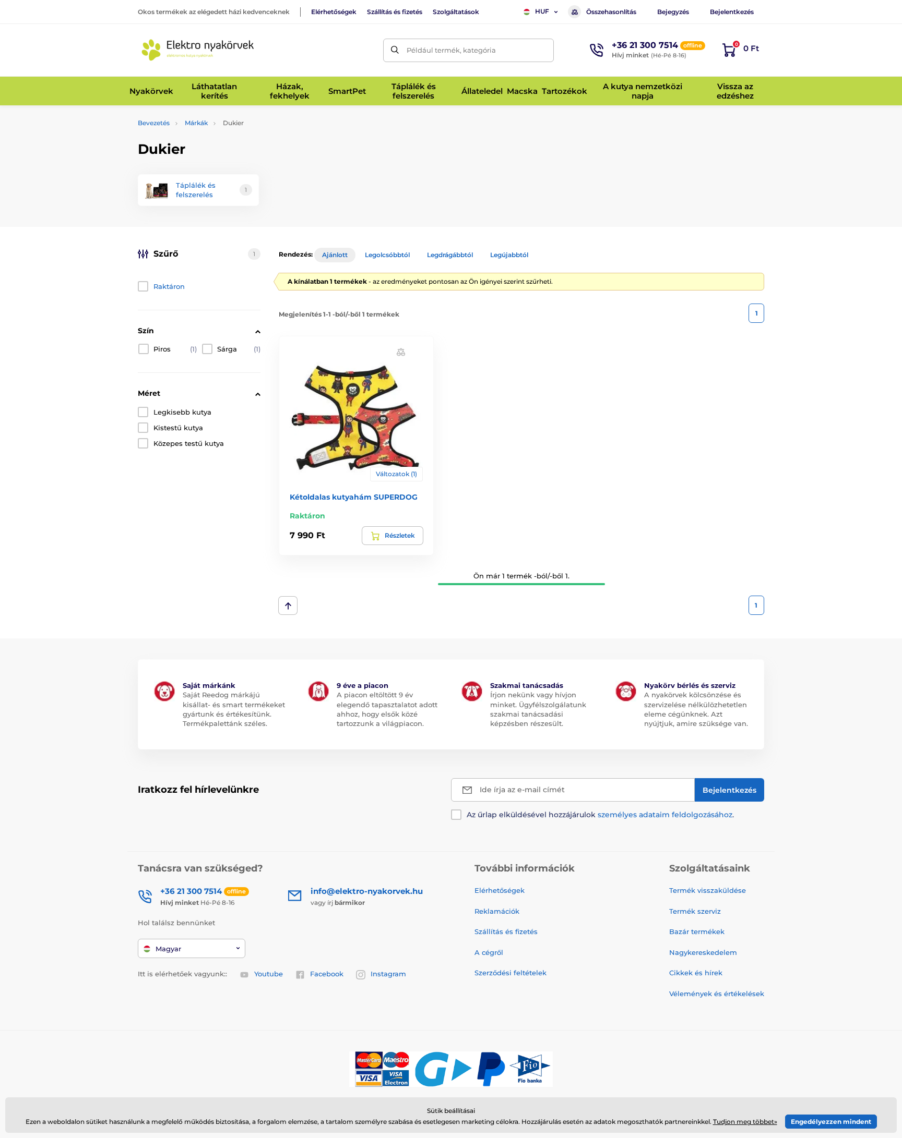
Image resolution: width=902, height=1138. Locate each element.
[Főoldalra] (198, 50)
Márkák (196, 123)
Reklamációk (496, 911)
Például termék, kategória (451, 50)
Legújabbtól (509, 255)
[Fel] (288, 605)
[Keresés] (395, 50)
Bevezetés (154, 123)
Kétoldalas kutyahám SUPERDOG (354, 497)
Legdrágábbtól (450, 255)
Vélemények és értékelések (716, 993)
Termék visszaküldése (707, 890)
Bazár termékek (697, 931)
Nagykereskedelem (703, 952)
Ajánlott (335, 255)
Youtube (268, 974)
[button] (401, 352)
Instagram (388, 974)
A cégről (488, 952)
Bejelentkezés (732, 12)
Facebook (326, 974)
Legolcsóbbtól (387, 255)
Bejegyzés (673, 12)
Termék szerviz (695, 911)
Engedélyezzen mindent (831, 1121)
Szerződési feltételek (510, 972)
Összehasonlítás (611, 12)
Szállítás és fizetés (394, 12)
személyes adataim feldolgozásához (665, 814)
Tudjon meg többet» (745, 1121)
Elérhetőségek (334, 12)
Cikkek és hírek (695, 972)
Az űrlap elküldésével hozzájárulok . (600, 814)
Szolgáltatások (456, 12)
